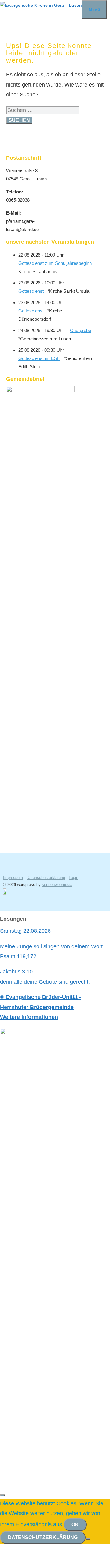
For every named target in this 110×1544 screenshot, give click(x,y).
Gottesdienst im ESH (39, 358)
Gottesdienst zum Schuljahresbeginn (55, 263)
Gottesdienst (31, 291)
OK (75, 1524)
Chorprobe (80, 330)
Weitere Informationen (29, 1017)
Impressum (13, 877)
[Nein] (88, 1539)
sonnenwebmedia (57, 884)
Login (73, 877)
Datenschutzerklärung (46, 877)
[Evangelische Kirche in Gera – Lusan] (41, 5)
